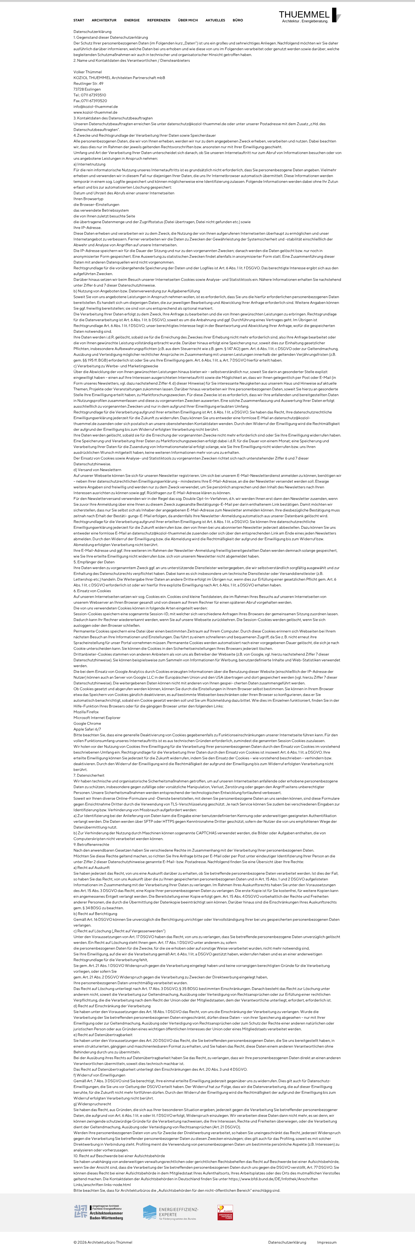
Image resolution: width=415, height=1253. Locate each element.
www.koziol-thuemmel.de (95, 112)
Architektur (104, 20)
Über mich (188, 20)
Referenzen (158, 20)
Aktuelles (215, 20)
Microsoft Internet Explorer (97, 717)
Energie (132, 20)
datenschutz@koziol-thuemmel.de (196, 124)
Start (78, 20)
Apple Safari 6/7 (87, 729)
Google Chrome (87, 723)
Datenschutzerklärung (287, 1242)
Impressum (327, 1242)
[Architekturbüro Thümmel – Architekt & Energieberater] (310, 15)
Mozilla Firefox (86, 712)
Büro (238, 20)
